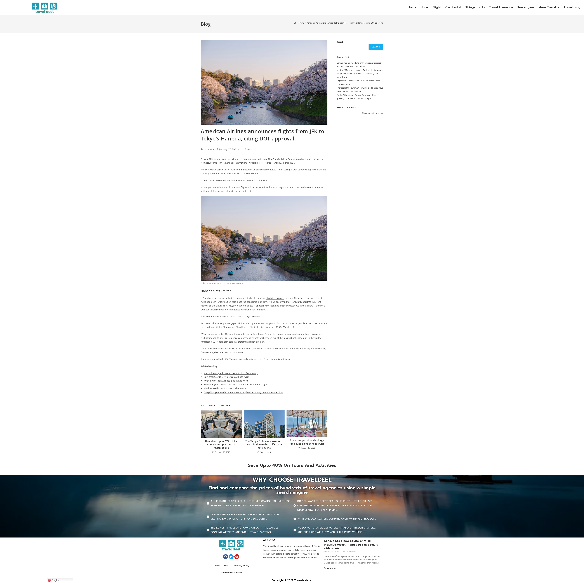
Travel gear (525, 7)
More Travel (547, 7)
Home (412, 7)
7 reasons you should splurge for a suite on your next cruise (307, 442)
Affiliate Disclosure (231, 572)
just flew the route (308, 323)
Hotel (425, 7)
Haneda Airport (280, 162)
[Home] (295, 22)
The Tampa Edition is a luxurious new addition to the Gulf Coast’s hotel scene (264, 444)
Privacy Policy (241, 565)
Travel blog (572, 7)
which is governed (275, 298)
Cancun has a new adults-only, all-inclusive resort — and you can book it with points (351, 545)
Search (340, 41)
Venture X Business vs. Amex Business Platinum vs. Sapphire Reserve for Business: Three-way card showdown (359, 74)
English (55, 580)
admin (208, 149)
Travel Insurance (501, 7)
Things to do (475, 7)
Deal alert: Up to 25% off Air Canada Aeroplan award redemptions (221, 444)
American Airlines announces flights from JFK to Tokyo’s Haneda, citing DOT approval (345, 22)
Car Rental (453, 7)
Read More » (330, 568)
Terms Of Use (220, 565)
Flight (437, 7)
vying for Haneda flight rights (296, 301)
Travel (248, 149)
